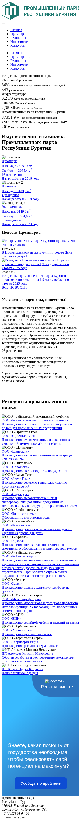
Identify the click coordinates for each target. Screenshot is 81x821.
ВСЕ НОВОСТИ (14, 287)
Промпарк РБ (20, 34)
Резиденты (18, 38)
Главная (16, 30)
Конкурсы (17, 45)
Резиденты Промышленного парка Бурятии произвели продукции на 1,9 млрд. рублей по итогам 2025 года (35, 279)
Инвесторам (19, 41)
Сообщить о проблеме (40, 783)
